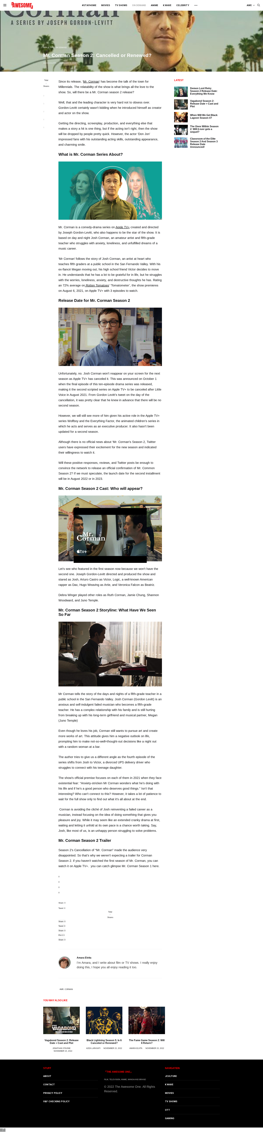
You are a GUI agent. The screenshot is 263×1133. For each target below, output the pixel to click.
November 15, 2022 (63, 1051)
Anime (154, 5)
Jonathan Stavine (61, 1048)
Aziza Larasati (93, 1048)
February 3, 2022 (67, 63)
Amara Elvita (49, 63)
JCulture (171, 1076)
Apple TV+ (48, 47)
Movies (105, 5)
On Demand (139, 5)
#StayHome (89, 5)
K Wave (167, 5)
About (47, 1076)
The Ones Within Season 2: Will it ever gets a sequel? (204, 129)
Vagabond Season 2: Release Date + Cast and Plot (62, 1041)
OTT (167, 1110)
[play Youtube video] (110, 535)
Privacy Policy (52, 1093)
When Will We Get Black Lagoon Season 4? (203, 116)
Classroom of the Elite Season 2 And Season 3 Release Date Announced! (204, 142)
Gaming (169, 1118)
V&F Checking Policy (56, 1101)
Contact (49, 1084)
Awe (249, 5)
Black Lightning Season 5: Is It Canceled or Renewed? (104, 1041)
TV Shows (121, 5)
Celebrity (182, 5)
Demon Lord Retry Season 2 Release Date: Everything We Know (203, 91)
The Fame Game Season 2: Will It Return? (147, 1041)
